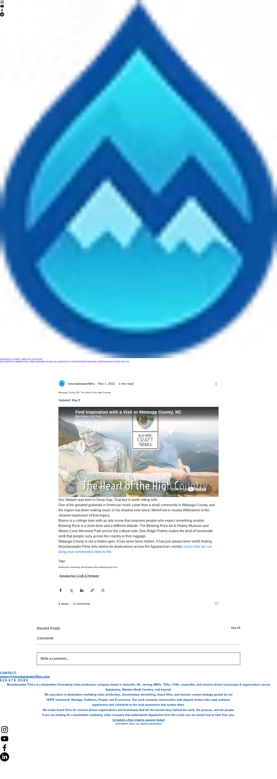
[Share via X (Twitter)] (71, 590)
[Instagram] (138, 729)
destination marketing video (72, 567)
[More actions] (216, 383)
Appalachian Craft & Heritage (79, 575)
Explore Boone (93, 567)
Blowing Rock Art (109, 567)
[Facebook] (138, 747)
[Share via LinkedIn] (82, 590)
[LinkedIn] (138, 756)
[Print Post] (103, 590)
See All (235, 627)
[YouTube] (138, 738)
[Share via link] (92, 590)
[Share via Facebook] (60, 590)
